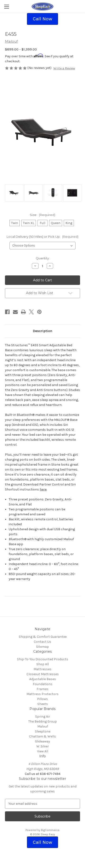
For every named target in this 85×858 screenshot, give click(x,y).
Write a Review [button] (64, 68)
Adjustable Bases (42, 679)
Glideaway (42, 741)
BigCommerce (50, 830)
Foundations (42, 684)
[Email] (15, 312)
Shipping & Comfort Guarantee (43, 637)
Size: (42, 215)
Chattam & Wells (42, 736)
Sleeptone (42, 731)
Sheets (42, 704)
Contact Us (42, 642)
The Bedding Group (42, 721)
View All (42, 751)
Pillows (42, 699)
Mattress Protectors (42, 694)
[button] (42, 19)
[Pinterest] (39, 312)
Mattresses (42, 669)
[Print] (23, 312)
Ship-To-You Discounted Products (42, 659)
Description (42, 331)
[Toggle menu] (6, 6)
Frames (42, 689)
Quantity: (43, 258)
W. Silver (42, 746)
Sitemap (42, 647)
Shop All (42, 664)
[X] (31, 312)
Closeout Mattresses (42, 674)
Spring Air (42, 716)
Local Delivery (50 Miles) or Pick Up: (43, 236)
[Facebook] (7, 312)
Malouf (42, 726)
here (43, 489)
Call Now (42, 19)
